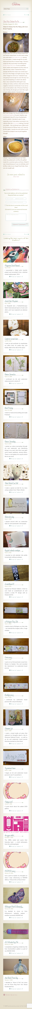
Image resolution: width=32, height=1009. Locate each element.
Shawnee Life (9, 728)
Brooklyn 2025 (9, 695)
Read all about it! (16, 276)
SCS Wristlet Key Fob (11, 942)
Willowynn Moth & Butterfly (13, 906)
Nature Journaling (10, 441)
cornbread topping (8, 115)
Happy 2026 (9, 802)
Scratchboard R (9, 584)
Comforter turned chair (11, 339)
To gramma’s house (10, 768)
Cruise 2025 (8, 657)
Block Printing (9, 408)
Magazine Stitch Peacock (12, 265)
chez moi (16, 177)
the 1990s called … (10, 835)
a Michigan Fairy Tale (11, 621)
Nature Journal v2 (10, 374)
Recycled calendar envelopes (12, 550)
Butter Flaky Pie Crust (9, 65)
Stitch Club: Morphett (11, 301)
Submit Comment (19, 224)
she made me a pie (17, 57)
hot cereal (15, 123)
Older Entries (11, 994)
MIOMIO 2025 (10, 871)
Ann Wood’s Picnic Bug (11, 978)
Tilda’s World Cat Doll (11, 483)
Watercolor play (9, 517)
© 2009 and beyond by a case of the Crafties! (16, 1006)
